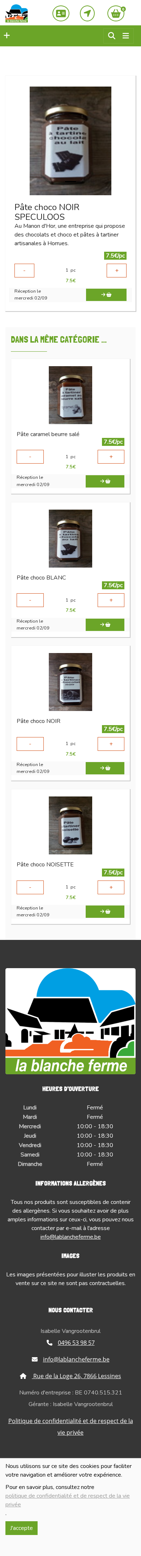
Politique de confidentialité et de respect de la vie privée (70, 1426)
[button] (5, 36)
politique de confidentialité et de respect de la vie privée (67, 1500)
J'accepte (21, 1528)
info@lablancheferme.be (70, 1237)
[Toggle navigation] (126, 36)
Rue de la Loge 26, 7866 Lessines (76, 1376)
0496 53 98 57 (76, 1343)
